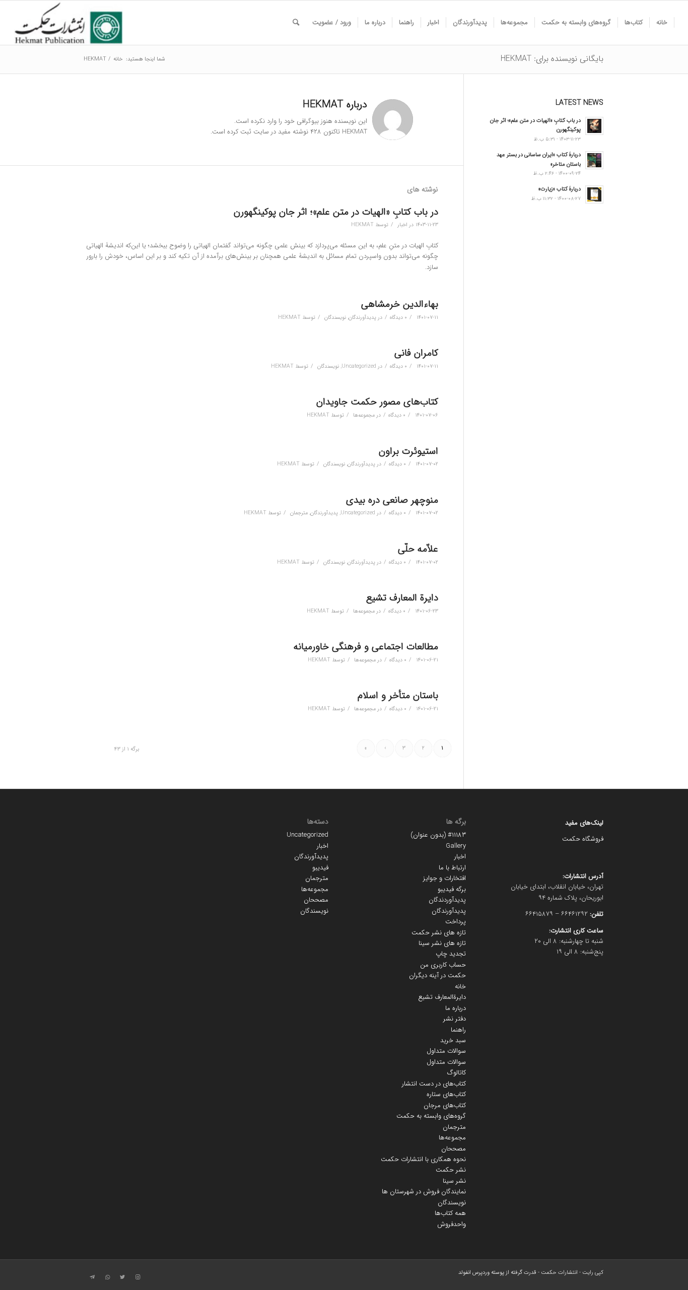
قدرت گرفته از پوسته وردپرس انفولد (497, 1272)
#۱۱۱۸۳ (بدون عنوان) (438, 835)
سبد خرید (453, 1040)
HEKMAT (362, 225)
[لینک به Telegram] (92, 1277)
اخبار (402, 225)
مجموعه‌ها (364, 415)
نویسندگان (335, 317)
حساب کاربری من (443, 965)
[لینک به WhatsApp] (107, 1277)
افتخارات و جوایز (444, 878)
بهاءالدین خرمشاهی (399, 304)
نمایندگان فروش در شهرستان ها (424, 1191)
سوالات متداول (446, 1051)
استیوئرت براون (408, 451)
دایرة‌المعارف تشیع (442, 997)
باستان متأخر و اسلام (398, 695)
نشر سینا (454, 1181)
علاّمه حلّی (418, 549)
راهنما (458, 1030)
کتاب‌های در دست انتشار (434, 1083)
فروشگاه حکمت (582, 839)
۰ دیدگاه (398, 317)
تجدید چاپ (451, 953)
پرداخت (455, 921)
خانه (460, 986)
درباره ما (455, 1008)
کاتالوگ (456, 1072)
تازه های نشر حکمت (438, 932)
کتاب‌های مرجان (445, 1105)
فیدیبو (320, 867)
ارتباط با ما (452, 867)
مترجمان (299, 513)
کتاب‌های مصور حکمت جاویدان (377, 402)
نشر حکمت (451, 1170)
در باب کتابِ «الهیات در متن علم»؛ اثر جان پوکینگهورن (336, 212)
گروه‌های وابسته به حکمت (431, 1116)
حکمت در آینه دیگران (437, 975)
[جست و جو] (296, 23)
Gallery (456, 846)
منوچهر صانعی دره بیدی (392, 500)
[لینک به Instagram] (137, 1277)
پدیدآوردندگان (447, 900)
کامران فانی (416, 353)
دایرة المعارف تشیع (402, 597)
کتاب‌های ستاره (446, 1094)
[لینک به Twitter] (122, 1277)
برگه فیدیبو (452, 889)
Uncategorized (358, 366)
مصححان (453, 1148)
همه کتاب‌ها (450, 1213)
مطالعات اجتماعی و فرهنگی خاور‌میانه (366, 646)
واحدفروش (451, 1224)
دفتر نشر (454, 1018)
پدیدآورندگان (362, 317)
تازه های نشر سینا (442, 943)
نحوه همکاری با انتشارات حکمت (423, 1159)
